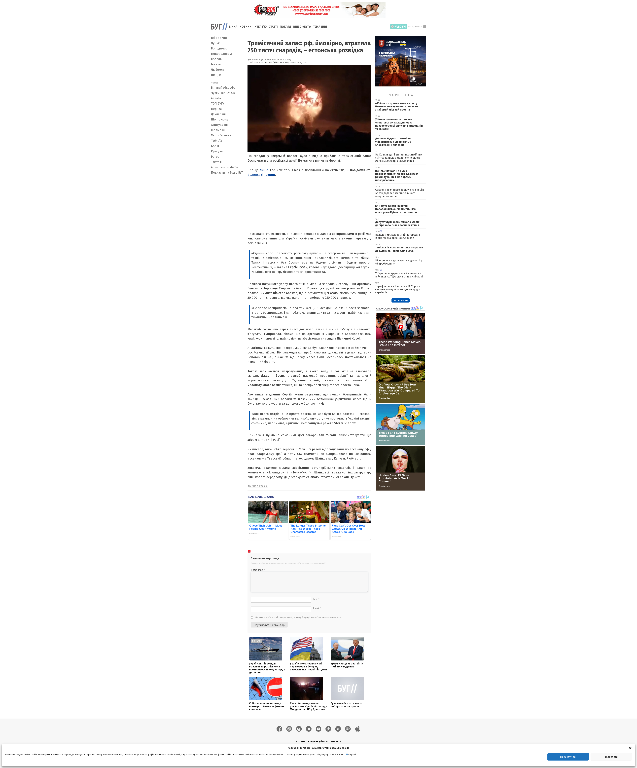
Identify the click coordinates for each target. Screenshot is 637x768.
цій (346, 754)
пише (264, 170)
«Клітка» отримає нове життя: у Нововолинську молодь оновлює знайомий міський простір (396, 106)
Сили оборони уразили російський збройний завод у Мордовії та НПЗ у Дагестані (308, 706)
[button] (630, 748)
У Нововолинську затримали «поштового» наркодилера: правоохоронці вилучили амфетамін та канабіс (399, 124)
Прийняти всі (568, 756)
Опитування (220, 125)
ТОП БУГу (217, 103)
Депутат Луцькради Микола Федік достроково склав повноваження (397, 223)
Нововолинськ (222, 54)
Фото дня (218, 130)
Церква (216, 109)
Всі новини (219, 38)
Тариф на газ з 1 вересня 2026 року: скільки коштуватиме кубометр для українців (398, 289)
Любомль (217, 70)
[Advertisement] (227, 225)
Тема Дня (320, 27)
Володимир (219, 48)
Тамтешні (217, 162)
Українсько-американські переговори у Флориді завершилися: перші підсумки (308, 666)
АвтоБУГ (217, 98)
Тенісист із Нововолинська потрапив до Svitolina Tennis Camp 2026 (399, 249)
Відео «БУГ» (302, 27)
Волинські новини (261, 175)
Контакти (336, 741)
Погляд (285, 27)
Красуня (217, 151)
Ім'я (316, 599)
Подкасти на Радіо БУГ (227, 172)
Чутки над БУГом (223, 93)
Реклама (300, 741)
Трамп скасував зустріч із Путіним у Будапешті (347, 665)
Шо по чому (219, 119)
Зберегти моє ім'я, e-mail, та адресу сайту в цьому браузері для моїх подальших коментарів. (298, 617)
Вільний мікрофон (224, 87)
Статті (273, 27)
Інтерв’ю (260, 27)
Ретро (215, 156)
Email (317, 608)
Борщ (215, 146)
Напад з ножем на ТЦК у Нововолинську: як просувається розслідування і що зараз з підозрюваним (396, 175)
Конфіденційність (318, 741)
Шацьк (216, 75)
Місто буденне (221, 135)
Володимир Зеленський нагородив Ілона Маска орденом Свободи (397, 236)
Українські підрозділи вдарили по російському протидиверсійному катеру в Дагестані (267, 668)
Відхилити (611, 756)
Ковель (216, 59)
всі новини (401, 300)
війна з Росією (281, 62)
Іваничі (216, 64)
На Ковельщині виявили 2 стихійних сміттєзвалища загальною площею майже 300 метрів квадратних (398, 157)
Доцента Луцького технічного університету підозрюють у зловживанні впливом (394, 141)
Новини (245, 27)
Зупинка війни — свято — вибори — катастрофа (346, 705)
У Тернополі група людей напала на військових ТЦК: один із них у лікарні (399, 275)
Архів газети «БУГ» (224, 167)
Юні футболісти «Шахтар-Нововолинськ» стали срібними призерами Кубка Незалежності (396, 209)
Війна (233, 27)
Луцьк (215, 43)
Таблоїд (216, 141)
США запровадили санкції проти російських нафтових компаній (266, 706)
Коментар (258, 570)
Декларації (219, 114)
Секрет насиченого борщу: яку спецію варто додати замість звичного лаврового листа (399, 193)
